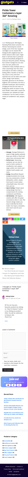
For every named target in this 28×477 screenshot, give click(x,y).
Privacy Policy (7, 469)
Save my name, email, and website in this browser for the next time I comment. (13, 363)
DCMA (10, 471)
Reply (6, 321)
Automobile (7, 441)
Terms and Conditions (18, 469)
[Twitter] (22, 219)
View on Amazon (15, 133)
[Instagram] (11, 219)
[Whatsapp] (16, 219)
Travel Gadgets (8, 457)
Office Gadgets (8, 452)
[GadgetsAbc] (7, 2)
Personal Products (9, 455)
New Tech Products (9, 450)
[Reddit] (5, 222)
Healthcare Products (10, 443)
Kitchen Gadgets (9, 268)
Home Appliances (9, 445)
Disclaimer (16, 471)
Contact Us (20, 466)
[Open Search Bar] (18, 2)
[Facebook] (5, 219)
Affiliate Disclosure (10, 466)
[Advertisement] (14, 115)
